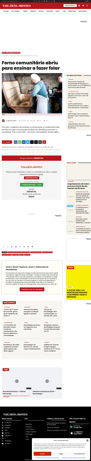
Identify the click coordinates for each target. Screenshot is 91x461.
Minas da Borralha (6, 254)
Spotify (7, 433)
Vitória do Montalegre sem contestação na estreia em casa (50, 312)
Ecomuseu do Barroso (36, 252)
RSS (6, 430)
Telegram (7, 435)
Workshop (27, 254)
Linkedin (7, 428)
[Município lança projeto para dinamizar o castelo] (70, 218)
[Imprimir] (40, 142)
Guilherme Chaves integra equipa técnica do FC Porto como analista (52, 348)
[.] (79, 5)
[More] (44, 142)
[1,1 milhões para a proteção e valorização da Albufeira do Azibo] (70, 207)
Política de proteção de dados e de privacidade (47, 457)
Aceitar (42, 454)
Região (70, 101)
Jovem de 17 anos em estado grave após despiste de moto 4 (11, 312)
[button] (87, 440)
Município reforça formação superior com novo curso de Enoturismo (78, 96)
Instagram (8, 425)
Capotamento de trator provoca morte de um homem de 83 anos (79, 126)
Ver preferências (79, 454)
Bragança (71, 79)
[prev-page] (4, 357)
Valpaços (71, 121)
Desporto (26, 342)
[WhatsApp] (52, 1)
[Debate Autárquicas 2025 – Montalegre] (47, 381)
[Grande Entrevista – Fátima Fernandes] (17, 381)
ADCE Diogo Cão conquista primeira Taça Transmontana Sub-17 (78, 116)
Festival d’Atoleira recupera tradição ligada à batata (31, 311)
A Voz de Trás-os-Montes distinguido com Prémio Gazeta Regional (77, 293)
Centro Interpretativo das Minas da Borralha (18, 252)
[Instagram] (37, 1)
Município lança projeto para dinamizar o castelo (83, 221)
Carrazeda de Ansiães (82, 191)
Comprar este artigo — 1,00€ (31, 185)
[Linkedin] (39, 1)
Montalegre (16, 53)
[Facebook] (34, 1)
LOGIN (87, 1)
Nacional (70, 287)
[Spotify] (44, 1)
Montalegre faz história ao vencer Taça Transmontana (32, 347)
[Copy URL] (32, 142)
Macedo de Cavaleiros (82, 205)
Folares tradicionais (47, 252)
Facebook (8, 422)
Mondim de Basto (80, 226)
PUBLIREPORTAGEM (8, 322)
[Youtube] (54, 1)
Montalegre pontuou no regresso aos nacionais (32, 327)
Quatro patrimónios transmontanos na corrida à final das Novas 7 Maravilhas (78, 106)
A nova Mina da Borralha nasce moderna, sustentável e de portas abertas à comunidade (10, 330)
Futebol (46, 307)
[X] (49, 1)
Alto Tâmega (6, 53)
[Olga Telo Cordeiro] (3, 120)
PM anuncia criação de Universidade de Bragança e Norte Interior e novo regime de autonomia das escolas (79, 84)
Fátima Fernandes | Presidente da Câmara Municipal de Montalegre (16, 396)
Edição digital (70, 5)
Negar (61, 454)
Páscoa (21, 254)
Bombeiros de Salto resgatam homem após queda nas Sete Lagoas (11, 348)
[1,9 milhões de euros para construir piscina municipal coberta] (70, 228)
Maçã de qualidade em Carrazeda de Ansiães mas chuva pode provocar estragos (83, 197)
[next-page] (7, 357)
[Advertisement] (45, 33)
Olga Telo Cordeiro (11, 120)
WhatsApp (8, 441)
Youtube (7, 443)
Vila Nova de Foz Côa (73, 91)
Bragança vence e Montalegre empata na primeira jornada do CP (52, 328)
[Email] (36, 142)
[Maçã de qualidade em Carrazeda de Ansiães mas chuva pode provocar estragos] (70, 193)
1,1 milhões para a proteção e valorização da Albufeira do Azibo (82, 210)
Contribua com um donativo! (32, 289)
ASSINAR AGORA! (31, 178)
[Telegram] (47, 1)
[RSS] (42, 1)
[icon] (83, 5)
